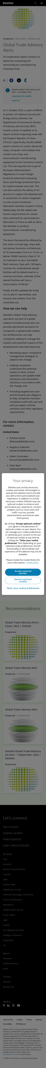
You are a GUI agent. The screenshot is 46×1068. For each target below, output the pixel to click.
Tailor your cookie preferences (23, 588)
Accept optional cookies (23, 572)
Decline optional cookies (23, 580)
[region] (23, 534)
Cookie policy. (32, 562)
